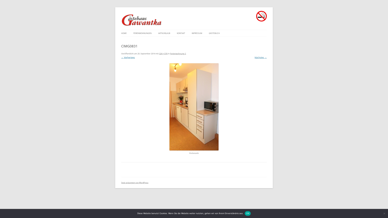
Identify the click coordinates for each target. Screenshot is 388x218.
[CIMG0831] (194, 106)
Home (124, 33)
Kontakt (181, 33)
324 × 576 (163, 53)
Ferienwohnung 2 (178, 53)
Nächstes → (261, 57)
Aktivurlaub (164, 33)
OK (247, 213)
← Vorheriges (128, 57)
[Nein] (384, 213)
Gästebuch (214, 33)
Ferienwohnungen (142, 33)
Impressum (197, 33)
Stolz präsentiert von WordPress (134, 182)
